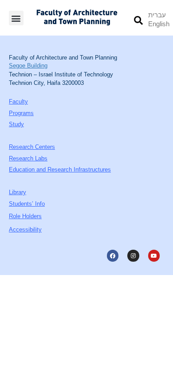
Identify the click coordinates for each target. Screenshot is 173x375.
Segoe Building (28, 65)
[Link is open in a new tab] (112, 255)
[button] (16, 18)
